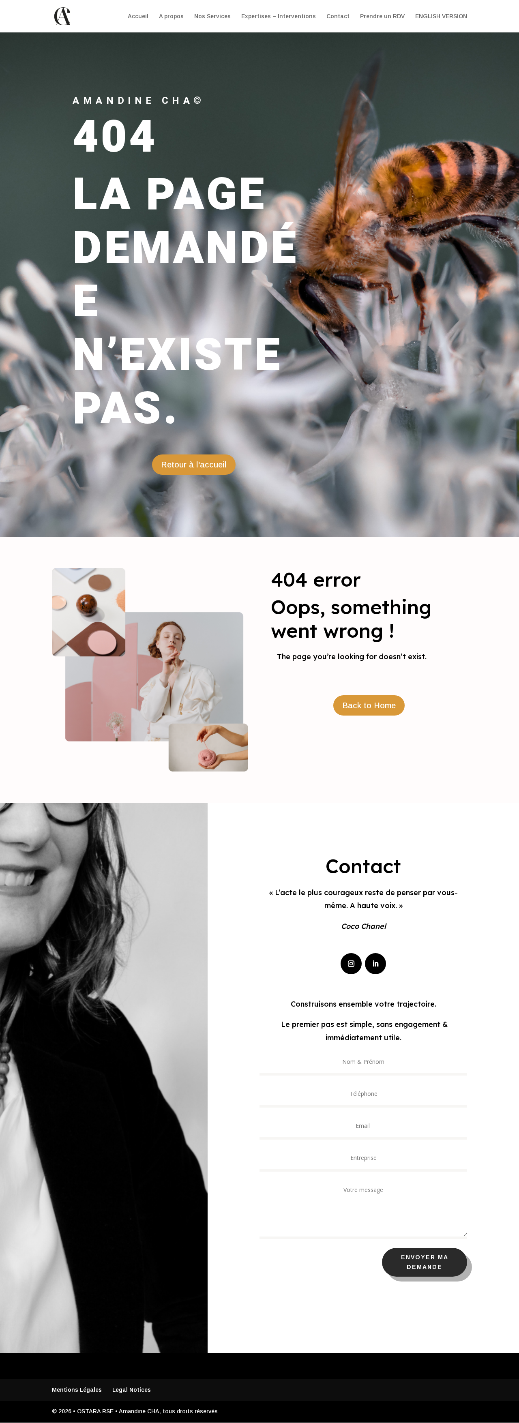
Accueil (138, 16)
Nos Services (212, 16)
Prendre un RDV (382, 16)
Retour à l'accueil (194, 464)
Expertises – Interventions (278, 16)
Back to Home (369, 705)
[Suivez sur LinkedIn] (375, 963)
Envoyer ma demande (424, 1262)
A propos (171, 16)
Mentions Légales (77, 1390)
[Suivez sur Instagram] (351, 963)
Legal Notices (131, 1390)
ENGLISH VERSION (441, 16)
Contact (338, 16)
